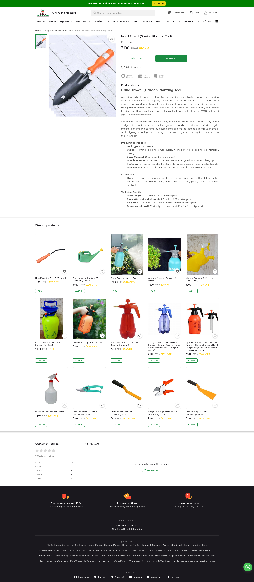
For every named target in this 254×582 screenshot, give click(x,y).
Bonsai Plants (191, 21)
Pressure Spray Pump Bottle (87, 342)
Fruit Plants (88, 550)
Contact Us (104, 561)
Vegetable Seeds (177, 555)
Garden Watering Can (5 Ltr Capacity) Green (87, 279)
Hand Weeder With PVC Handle (51, 278)
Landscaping (61, 555)
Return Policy (119, 561)
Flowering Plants (130, 545)
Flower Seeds (208, 555)
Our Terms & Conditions (159, 561)
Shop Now (158, 3)
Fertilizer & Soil (121, 21)
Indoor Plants (95, 545)
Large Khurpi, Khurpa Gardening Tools (197, 413)
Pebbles (184, 550)
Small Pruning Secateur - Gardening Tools (86, 413)
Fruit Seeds (194, 555)
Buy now (171, 58)
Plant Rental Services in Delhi (116, 555)
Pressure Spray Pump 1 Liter (49, 412)
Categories (48, 30)
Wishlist (41, 21)
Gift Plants (121, 550)
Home (38, 30)
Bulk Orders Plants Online (83, 561)
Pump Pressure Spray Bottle (125, 278)
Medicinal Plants (71, 550)
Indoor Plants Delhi (143, 555)
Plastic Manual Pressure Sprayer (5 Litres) (47, 343)
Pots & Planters (152, 21)
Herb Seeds (161, 555)
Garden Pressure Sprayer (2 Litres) (162, 279)
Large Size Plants (105, 550)
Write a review (151, 470)
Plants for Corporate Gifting (53, 561)
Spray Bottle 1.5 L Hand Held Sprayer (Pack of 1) (125, 343)
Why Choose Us (137, 561)
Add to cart (137, 58)
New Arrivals (83, 21)
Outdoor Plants (112, 545)
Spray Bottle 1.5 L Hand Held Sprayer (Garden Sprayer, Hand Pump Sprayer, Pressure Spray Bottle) (164, 346)
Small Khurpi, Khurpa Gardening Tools (121, 413)
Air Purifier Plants (76, 545)
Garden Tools (101, 21)
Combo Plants (172, 21)
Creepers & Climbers (49, 550)
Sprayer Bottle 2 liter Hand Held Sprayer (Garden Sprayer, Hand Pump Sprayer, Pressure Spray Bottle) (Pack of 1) (202, 346)
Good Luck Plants (180, 545)
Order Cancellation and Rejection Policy (194, 561)
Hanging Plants (199, 545)
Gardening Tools (64, 30)
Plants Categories (59, 21)
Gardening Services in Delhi (84, 555)
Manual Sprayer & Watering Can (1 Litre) (200, 279)
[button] (41, 41)
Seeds (136, 21)
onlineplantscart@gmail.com (188, 506)
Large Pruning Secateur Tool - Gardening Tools (163, 413)
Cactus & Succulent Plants (155, 545)
